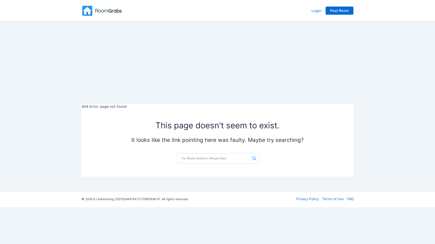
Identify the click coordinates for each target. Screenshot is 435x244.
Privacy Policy (307, 199)
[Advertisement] (217, 55)
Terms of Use (333, 199)
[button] (339, 11)
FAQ (350, 199)
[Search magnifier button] (254, 158)
